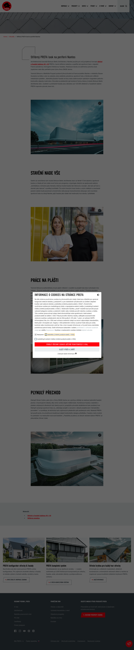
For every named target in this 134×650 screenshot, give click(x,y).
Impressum (50, 330)
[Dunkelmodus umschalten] (98, 295)
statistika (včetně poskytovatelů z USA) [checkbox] (60, 335)
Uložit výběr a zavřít (67, 349)
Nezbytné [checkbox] (40, 335)
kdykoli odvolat (87, 330)
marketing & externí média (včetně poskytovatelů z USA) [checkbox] (56, 339)
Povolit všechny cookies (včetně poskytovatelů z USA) (67, 344)
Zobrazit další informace (66, 354)
